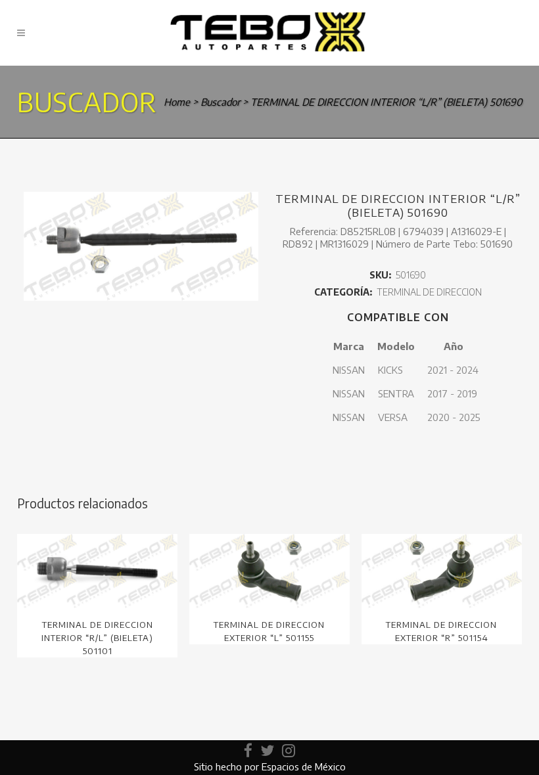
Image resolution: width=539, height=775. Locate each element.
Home (177, 102)
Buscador (220, 102)
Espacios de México (304, 766)
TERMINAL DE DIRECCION (429, 292)
